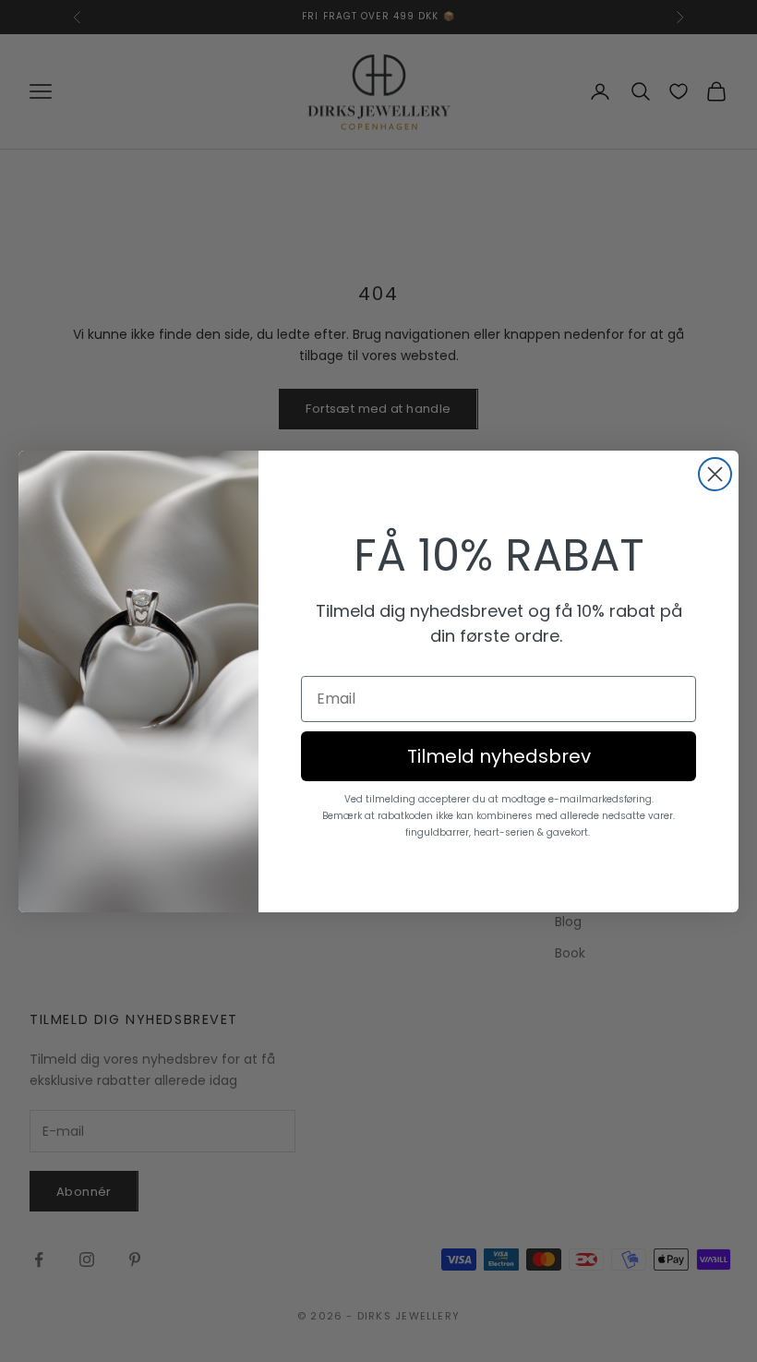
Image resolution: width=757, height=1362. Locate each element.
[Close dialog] (715, 474)
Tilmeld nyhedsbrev (499, 756)
